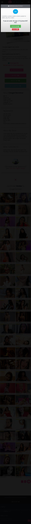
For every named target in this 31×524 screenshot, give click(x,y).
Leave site (15, 29)
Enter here (15, 26)
